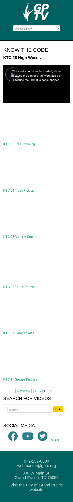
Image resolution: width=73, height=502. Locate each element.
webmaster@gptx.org (36, 465)
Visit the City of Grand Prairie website (36, 487)
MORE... (57, 440)
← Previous (23, 390)
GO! (58, 409)
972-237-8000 (36, 461)
